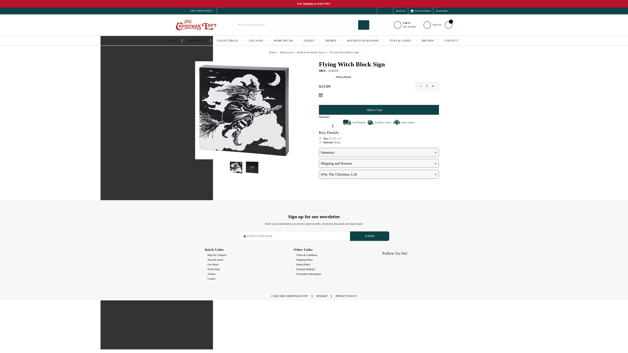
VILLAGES (256, 40)
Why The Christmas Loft (379, 174)
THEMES (330, 40)
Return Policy (303, 264)
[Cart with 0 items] (448, 25)
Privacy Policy (346, 296)
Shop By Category (217, 255)
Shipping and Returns (379, 163)
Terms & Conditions (306, 255)
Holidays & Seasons (363, 40)
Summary (379, 152)
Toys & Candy (400, 40)
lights (309, 40)
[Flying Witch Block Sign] (244, 110)
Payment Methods (305, 269)
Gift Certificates (199, 11)
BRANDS (428, 40)
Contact (451, 40)
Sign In (437, 25)
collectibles (227, 40)
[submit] (363, 25)
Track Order (442, 10)
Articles (211, 274)
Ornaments (197, 40)
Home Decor (283, 40)
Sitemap (321, 296)
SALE (173, 40)
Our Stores (212, 264)
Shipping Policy (304, 259)
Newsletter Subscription (308, 274)
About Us (401, 10)
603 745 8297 (409, 25)
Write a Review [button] (343, 77)
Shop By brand (215, 259)
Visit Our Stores (423, 10)
